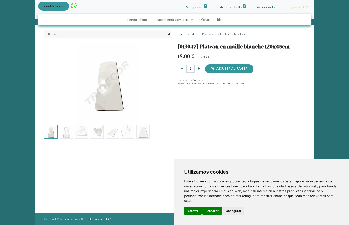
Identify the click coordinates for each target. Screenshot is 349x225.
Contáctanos (53, 6)
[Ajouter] (198, 69)
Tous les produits (188, 33)
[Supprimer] (182, 69)
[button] (53, 83)
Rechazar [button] (212, 211)
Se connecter (266, 7)
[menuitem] (137, 19)
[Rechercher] (169, 34)
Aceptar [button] (192, 211)
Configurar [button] (233, 211)
